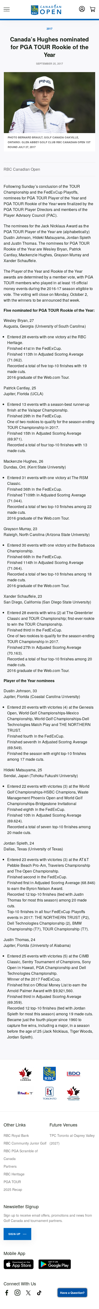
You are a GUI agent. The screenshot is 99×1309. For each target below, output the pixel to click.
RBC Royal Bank (16, 1135)
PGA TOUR (12, 1181)
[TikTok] (39, 1293)
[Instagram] (17, 1293)
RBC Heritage (14, 1174)
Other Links (15, 1124)
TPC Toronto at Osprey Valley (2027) (72, 1139)
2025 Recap (13, 1189)
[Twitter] (28, 1293)
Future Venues (63, 1124)
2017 (49, 28)
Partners (10, 1166)
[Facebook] (7, 1293)
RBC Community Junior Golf (25, 1143)
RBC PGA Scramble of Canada (21, 1154)
